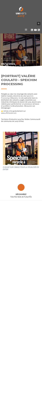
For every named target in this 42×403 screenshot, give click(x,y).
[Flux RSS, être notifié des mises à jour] (38, 30)
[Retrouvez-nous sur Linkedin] (31, 30)
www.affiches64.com (8, 113)
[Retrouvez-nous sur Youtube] (35, 30)
